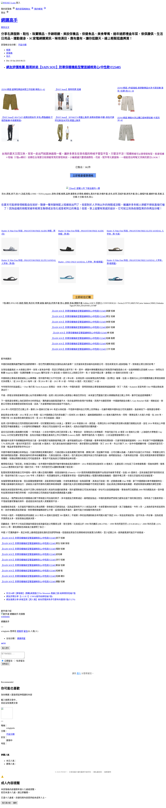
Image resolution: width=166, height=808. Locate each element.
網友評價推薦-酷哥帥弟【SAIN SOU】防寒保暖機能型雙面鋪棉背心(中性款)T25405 (63, 67)
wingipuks (5, 616)
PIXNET (64, 772)
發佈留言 (5, 664)
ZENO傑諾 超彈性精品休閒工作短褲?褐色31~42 (23, 89)
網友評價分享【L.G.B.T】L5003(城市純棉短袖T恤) (29, 596)
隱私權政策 (97, 772)
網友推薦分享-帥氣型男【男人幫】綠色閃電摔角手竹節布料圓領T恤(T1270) (40, 599)
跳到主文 (5, 27)
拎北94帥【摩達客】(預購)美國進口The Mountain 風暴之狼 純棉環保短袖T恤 (40, 593)
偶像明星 (21, 638)
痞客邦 (20, 631)
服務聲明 (107, 772)
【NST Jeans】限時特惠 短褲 (68, 89)
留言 (26, 631)
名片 (8, 56)
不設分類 (22, 45)
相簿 (8, 50)
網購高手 (9, 20)
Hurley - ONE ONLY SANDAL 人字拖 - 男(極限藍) (80, 262)
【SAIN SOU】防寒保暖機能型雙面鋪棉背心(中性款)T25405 (78, 311)
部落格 (9, 53)
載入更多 (5, 648)
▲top (3, 643)
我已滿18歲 (6, 803)
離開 (15, 803)
